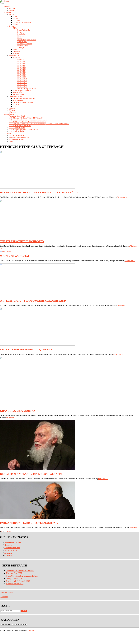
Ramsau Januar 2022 (14, 584)
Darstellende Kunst (12, 548)
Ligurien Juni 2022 (14, 573)
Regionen (8, 545)
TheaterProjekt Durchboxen (22, 241)
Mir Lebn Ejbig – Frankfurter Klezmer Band (33, 300)
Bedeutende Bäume (12, 542)
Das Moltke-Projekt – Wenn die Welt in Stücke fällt (39, 192)
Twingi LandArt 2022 (15, 578)
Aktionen (8, 553)
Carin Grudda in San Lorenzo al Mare (22, 576)
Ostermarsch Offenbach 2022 (18, 581)
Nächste (9, 531)
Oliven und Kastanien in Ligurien (20, 570)
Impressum (31, 630)
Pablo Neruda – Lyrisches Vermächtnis (29, 522)
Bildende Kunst (10, 550)
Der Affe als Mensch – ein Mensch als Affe (31, 474)
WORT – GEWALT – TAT (14, 256)
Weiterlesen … (122, 197)
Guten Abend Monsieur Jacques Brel (27, 349)
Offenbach (8, 555)
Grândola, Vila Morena (17, 410)
